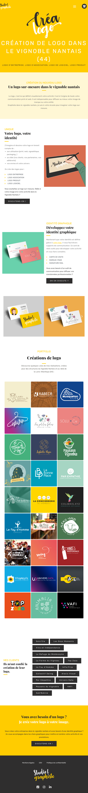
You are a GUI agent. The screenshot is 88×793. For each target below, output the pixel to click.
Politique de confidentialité (56, 763)
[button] (6, 316)
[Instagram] (44, 787)
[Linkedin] (50, 787)
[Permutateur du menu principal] (75, 6)
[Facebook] (37, 787)
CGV (40, 763)
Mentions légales (28, 763)
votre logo (57, 243)
